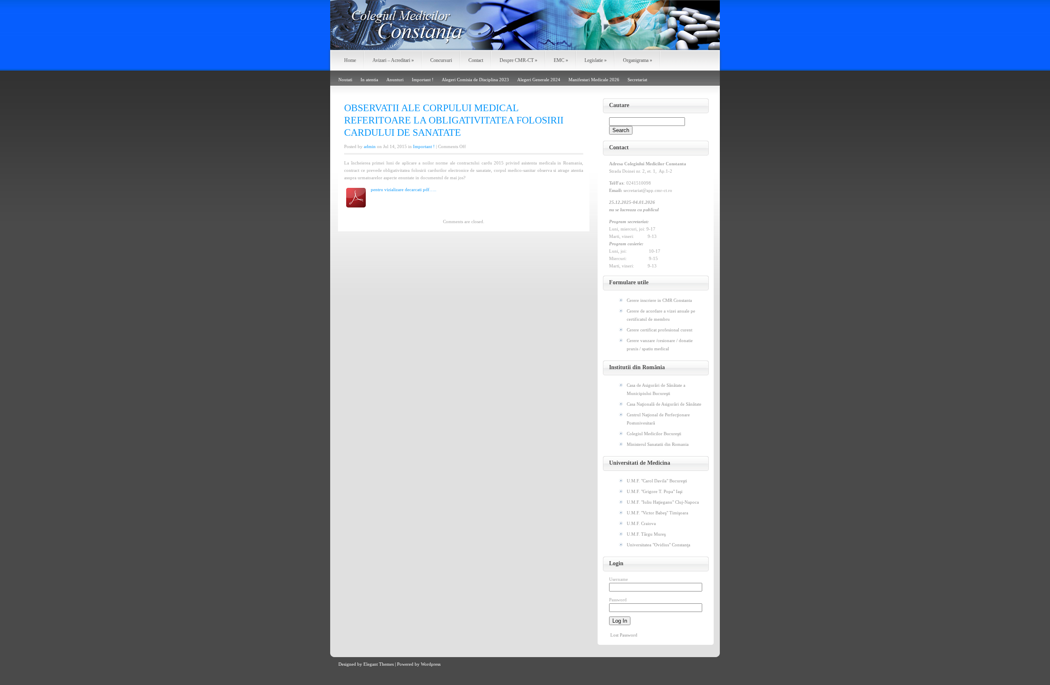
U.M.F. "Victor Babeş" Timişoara (657, 512)
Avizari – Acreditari (393, 60)
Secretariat (637, 79)
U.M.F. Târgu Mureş (646, 534)
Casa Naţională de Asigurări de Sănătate (664, 404)
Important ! (423, 79)
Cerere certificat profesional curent (659, 329)
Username (618, 579)
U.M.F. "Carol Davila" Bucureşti (657, 480)
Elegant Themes (378, 664)
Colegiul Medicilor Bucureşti (654, 433)
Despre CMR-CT (518, 60)
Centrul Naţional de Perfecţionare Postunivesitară (658, 418)
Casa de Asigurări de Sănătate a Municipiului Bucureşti (656, 389)
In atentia (369, 79)
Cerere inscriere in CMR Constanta (659, 300)
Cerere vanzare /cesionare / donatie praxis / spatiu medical (660, 344)
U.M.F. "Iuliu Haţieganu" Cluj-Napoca (663, 502)
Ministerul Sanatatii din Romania (658, 444)
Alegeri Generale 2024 (538, 79)
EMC (561, 60)
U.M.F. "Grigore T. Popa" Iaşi (654, 491)
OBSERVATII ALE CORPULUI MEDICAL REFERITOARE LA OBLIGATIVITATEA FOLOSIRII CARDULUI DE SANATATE (454, 120)
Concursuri (441, 60)
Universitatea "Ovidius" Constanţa (658, 544)
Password (618, 599)
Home (350, 60)
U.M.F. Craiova (641, 523)
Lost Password (623, 634)
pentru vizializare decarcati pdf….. (403, 189)
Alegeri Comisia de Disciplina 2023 (475, 79)
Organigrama (637, 60)
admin (370, 146)
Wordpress (431, 664)
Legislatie (595, 60)
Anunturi (395, 79)
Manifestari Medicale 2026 (593, 79)
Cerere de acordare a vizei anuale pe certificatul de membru (661, 315)
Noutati (345, 79)
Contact (475, 60)
